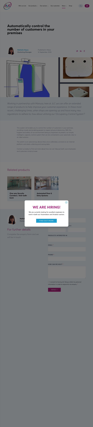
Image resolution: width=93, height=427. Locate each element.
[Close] (66, 202)
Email (50, 245)
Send (53, 290)
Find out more (46, 221)
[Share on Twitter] (77, 51)
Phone (50, 255)
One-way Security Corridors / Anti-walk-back (18, 195)
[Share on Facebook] (84, 51)
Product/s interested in (57, 235)
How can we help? (55, 264)
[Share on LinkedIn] (80, 51)
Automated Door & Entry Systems (44, 194)
